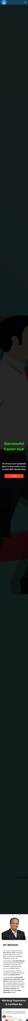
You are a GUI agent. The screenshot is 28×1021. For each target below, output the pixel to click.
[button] (25, 2)
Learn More (14, 476)
